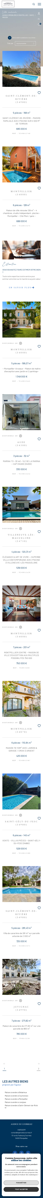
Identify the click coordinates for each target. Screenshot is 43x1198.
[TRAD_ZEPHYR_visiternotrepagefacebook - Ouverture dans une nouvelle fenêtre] (15, 1153)
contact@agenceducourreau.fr (21, 1133)
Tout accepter (21, 1189)
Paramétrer (21, 1183)
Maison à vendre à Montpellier (16, 1099)
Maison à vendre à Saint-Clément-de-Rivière (21, 1106)
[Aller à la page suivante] (38, 1064)
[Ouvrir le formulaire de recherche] (33, 4)
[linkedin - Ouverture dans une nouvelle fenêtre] (28, 1153)
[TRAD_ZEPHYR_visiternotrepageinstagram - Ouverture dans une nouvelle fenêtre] (21, 1153)
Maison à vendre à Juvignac (15, 1102)
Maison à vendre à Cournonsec (16, 1096)
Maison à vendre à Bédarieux (16, 1092)
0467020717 (22, 1130)
